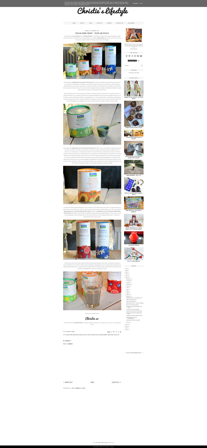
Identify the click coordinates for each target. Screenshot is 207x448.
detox (84, 334)
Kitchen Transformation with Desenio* (134, 138)
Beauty (82, 23)
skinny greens (111, 334)
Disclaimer (131, 23)
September (129, 284)
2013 (126, 327)
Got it (141, 3)
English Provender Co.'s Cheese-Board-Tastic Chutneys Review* (134, 228)
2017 (126, 275)
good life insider (91, 334)
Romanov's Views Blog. (134, 72)
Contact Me (119, 23)
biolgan (81, 334)
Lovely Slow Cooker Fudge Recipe (132, 309)
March (128, 294)
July (127, 287)
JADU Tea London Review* (131, 299)
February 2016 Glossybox (131, 301)
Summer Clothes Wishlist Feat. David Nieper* (133, 98)
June (127, 289)
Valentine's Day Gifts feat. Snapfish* (133, 320)
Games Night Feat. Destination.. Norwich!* (134, 211)
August (128, 285)
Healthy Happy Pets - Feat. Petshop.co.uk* (134, 297)
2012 (126, 329)
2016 (126, 277)
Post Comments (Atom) (78, 388)
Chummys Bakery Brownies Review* (134, 127)
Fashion (109, 23)
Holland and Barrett (88, 36)
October (128, 282)
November (129, 280)
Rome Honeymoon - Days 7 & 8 (134, 175)
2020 (126, 270)
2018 (126, 273)
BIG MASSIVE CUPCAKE (134, 245)
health (96, 334)
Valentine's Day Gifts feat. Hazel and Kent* (134, 315)
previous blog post (76, 36)
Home (74, 23)
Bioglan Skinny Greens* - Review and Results (134, 302)
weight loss (116, 334)
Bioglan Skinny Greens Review (72, 334)
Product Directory (134, 48)
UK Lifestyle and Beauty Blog (101, 442)
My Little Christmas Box (134, 261)
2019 (126, 272)
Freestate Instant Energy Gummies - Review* (134, 193)
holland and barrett (103, 334)
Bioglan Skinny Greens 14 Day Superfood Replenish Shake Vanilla (77, 211)
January (128, 322)
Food (90, 23)
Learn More (135, 3)
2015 (126, 324)
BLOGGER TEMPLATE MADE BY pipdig (103, 446)
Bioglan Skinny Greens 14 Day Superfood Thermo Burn (83, 148)
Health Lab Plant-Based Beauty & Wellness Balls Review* (133, 157)
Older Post (115, 382)
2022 (126, 268)
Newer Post (69, 382)
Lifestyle (99, 23)
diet (86, 334)
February (128, 296)
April (127, 292)
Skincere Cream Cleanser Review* (132, 304)
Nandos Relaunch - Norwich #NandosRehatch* (131, 318)
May (127, 291)
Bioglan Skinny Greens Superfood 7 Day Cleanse (82, 82)
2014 (126, 326)
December (128, 278)
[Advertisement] (134, 341)
